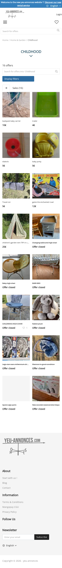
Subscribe (41, 537)
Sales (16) (18, 87)
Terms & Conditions (12, 502)
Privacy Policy (9, 511)
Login (59, 14)
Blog (4, 482)
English (54, 5)
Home (5, 40)
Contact (6, 487)
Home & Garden (18, 40)
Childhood (33, 40)
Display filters (11, 78)
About (6, 471)
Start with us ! (9, 477)
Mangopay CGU (10, 506)
